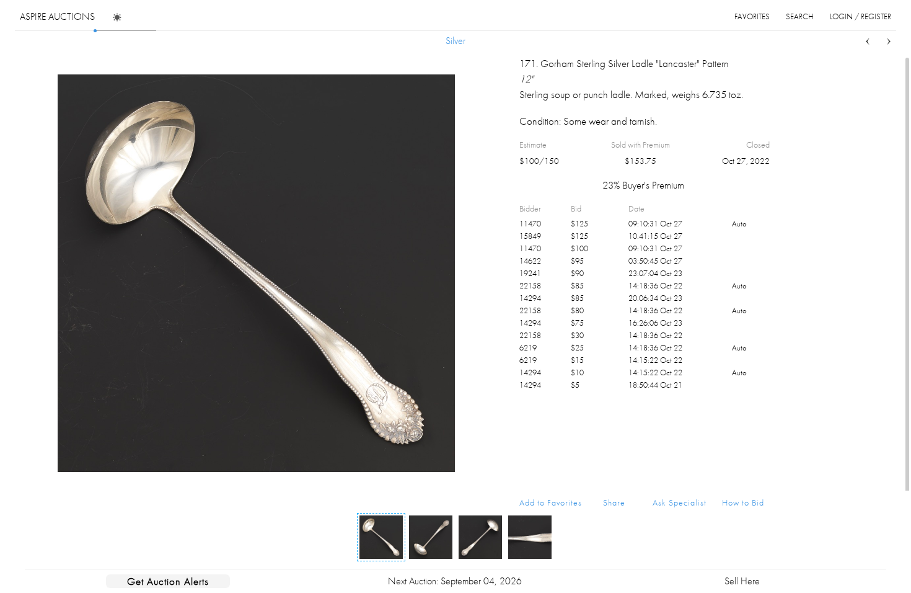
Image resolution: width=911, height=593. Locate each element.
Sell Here (742, 580)
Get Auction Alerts (168, 581)
